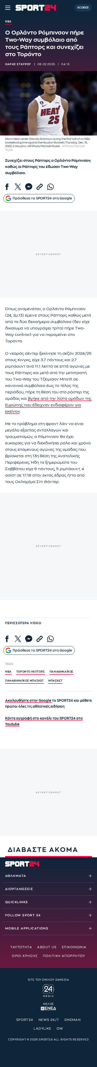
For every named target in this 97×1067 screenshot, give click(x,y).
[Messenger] (28, 186)
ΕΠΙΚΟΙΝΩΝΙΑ (74, 947)
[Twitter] (17, 186)
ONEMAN (72, 1019)
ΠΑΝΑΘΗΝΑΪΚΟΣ (61, 672)
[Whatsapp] (50, 186)
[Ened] (48, 1008)
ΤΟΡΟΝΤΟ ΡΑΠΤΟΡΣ (30, 672)
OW (60, 1028)
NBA (8, 672)
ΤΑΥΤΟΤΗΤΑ (21, 947)
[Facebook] (7, 186)
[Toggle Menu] (7, 7)
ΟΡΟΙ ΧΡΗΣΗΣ (25, 956)
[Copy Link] (39, 186)
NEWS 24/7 (49, 1019)
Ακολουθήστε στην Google (28, 700)
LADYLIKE (42, 1028)
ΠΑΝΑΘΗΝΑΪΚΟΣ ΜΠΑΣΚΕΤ (24, 681)
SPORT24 (24, 1019)
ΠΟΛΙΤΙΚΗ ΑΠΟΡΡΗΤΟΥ (64, 956)
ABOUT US (47, 947)
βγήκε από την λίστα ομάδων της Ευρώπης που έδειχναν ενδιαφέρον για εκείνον (48, 405)
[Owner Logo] (48, 990)
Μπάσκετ (55, 681)
